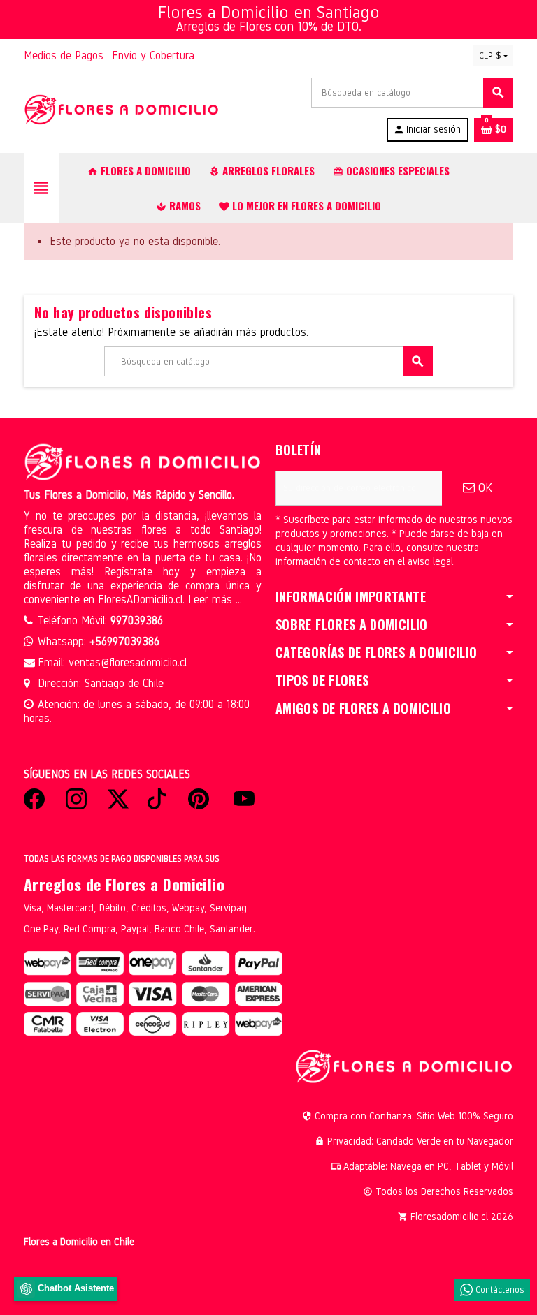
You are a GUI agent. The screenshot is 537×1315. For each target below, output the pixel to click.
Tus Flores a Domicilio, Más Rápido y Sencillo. (129, 494)
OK (483, 487)
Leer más (212, 599)
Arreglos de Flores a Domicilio (124, 884)
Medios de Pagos (63, 55)
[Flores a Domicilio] (122, 109)
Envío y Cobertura (153, 55)
